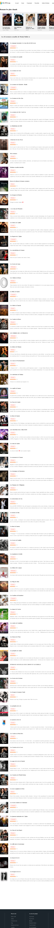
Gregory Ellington (6, 30)
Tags (12, 923)
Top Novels (31, 916)
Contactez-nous (14, 920)
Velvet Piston (16, 30)
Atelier (12, 918)
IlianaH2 (27, 30)
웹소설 (30, 920)
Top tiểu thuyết (32, 925)
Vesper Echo (39, 30)
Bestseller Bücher (32, 923)
